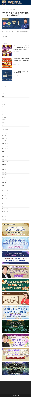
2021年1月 (4, 216)
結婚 (2, 125)
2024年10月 (4, 164)
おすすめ (3, 88)
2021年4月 (4, 208)
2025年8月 (4, 140)
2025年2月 (4, 156)
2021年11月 (4, 190)
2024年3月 (4, 169)
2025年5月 (4, 148)
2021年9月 (4, 195)
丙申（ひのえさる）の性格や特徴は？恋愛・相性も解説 (15, 14)
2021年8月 (4, 198)
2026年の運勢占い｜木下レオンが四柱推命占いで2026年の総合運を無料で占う (21, 60)
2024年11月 (4, 161)
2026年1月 (4, 133)
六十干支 (13, 9)
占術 (2, 106)
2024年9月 (4, 167)
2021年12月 (4, 187)
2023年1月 (4, 174)
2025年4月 (4, 151)
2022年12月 (4, 177)
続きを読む (5, 36)
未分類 (3, 122)
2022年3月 (4, 180)
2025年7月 (4, 143)
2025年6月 (4, 146)
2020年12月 (4, 219)
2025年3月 (4, 154)
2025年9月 (4, 138)
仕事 (2, 101)
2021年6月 (4, 203)
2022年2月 (4, 182)
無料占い (3, 119)
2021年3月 (4, 211)
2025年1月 (4, 159)
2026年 (3, 96)
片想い (3, 114)
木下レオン (4, 117)
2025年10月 (4, 135)
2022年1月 (4, 185)
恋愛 (2, 109)
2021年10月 (4, 193)
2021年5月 (4, 206)
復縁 (2, 111)
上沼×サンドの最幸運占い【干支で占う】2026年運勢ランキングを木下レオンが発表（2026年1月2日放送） (21, 47)
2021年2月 (4, 214)
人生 (2, 98)
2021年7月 (4, 201)
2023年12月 (4, 172)
